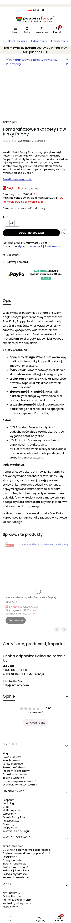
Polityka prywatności (15, 874)
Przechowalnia (11, 760)
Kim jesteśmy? (11, 893)
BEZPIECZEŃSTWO (13, 846)
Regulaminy (10, 856)
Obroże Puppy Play (14, 817)
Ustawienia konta (13, 764)
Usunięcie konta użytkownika (20, 784)
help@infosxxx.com (16, 685)
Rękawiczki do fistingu (16, 831)
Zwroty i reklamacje (14, 863)
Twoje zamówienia (14, 767)
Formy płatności (12, 860)
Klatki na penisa (12, 810)
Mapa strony (10, 906)
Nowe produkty (12, 757)
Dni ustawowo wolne (15, 774)
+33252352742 (12, 681)
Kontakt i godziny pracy (17, 903)
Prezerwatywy (11, 820)
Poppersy (8, 800)
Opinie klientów (12, 896)
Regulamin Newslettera (17, 877)
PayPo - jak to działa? (15, 867)
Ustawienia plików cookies (18, 781)
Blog (5, 753)
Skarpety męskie (59, 41)
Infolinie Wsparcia (13, 777)
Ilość (5, 217)
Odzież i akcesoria (17, 41)
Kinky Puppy (10, 122)
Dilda (6, 807)
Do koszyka (15, 620)
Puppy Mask (10, 827)
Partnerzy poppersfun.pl (17, 899)
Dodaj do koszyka (31, 233)
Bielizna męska (39, 41)
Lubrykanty (9, 813)
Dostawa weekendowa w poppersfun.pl (26, 853)
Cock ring (8, 824)
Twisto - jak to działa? (16, 870)
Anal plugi (8, 803)
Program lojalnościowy (16, 771)
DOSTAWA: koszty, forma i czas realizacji (27, 850)
